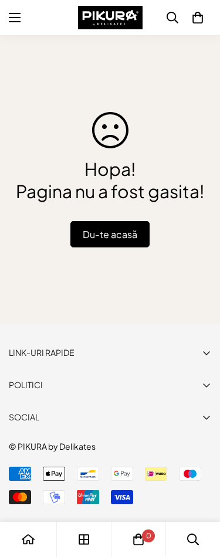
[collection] (84, 539)
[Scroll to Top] (199, 495)
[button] (197, 17)
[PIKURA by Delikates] (110, 17)
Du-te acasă (110, 234)
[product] (28, 539)
